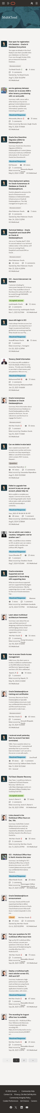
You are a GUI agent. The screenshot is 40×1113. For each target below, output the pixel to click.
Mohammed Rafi (14, 379)
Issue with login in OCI (17, 320)
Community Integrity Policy (20, 1097)
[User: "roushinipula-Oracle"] (4, 281)
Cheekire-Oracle (26, 431)
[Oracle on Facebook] (10, 1107)
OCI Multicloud (14, 80)
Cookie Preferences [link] (10, 1101)
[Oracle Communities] (32, 3)
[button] (8, 3)
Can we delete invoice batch (20, 444)
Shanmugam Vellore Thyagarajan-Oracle (28, 885)
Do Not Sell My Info (28, 1094)
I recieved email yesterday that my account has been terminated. (19, 738)
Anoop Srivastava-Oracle (27, 641)
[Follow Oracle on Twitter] (16, 1107)
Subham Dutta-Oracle (28, 763)
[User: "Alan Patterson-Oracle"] (4, 183)
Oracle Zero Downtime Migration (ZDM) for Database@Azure (17, 140)
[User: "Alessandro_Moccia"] (4, 90)
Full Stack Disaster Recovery (20, 777)
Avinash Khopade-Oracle (27, 722)
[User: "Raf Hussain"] (4, 139)
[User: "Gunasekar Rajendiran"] (4, 447)
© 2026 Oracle (11, 1091)
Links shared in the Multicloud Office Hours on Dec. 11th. (19, 818)
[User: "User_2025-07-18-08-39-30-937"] (4, 488)
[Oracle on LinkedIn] (21, 1107)
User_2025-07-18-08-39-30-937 (20, 513)
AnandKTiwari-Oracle (16, 340)
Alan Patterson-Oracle (16, 211)
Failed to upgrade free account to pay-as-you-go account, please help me (19, 488)
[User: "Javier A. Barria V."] (4, 779)
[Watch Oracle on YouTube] (26, 1107)
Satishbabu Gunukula (28, 519)
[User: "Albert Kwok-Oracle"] (4, 857)
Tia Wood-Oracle (14, 69)
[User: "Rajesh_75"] (4, 656)
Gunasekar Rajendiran (16, 467)
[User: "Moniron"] (4, 573)
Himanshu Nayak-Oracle (27, 170)
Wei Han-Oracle (14, 426)
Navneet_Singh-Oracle (29, 124)
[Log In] (36, 3)
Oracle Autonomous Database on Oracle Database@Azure (17, 400)
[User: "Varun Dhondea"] (4, 534)
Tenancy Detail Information (19, 359)
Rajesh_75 (12, 673)
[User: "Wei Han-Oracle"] (4, 400)
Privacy (17, 1094)
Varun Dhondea (14, 555)
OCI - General (13, 769)
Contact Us (8, 1094)
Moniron (32, 598)
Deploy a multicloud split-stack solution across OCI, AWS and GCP (19, 973)
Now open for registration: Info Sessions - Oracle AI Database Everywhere (19, 44)
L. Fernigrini (25, 346)
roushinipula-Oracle (16, 304)
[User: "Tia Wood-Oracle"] (4, 44)
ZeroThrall (33, 757)
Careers (34, 1101)
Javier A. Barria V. (15, 799)
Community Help (28, 1091)
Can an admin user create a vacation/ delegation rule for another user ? (20, 534)
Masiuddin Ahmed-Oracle (27, 960)
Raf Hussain (13, 165)
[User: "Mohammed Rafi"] (4, 361)
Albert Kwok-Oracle (15, 880)
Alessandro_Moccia (15, 118)
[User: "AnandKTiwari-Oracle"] (4, 322)
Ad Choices (24, 1101)
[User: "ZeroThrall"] (4, 737)
